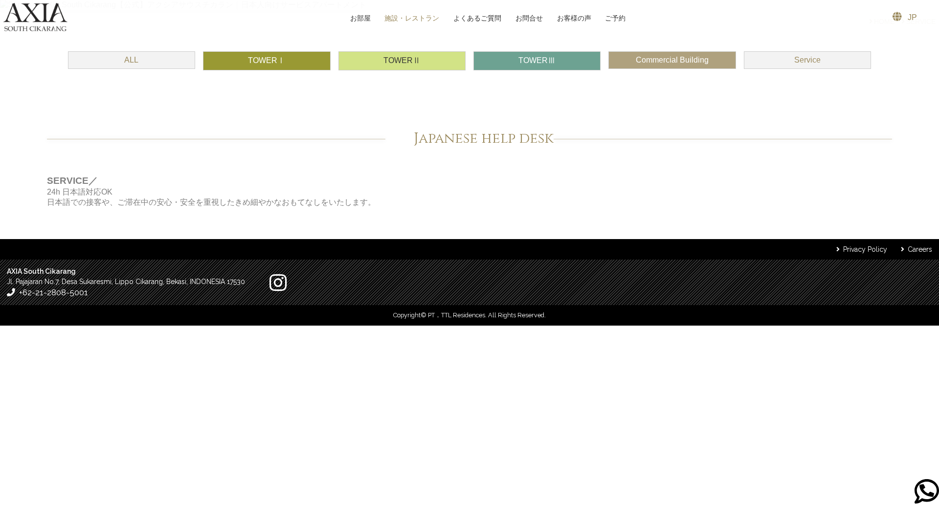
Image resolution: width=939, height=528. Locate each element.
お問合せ (529, 18)
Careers (920, 249)
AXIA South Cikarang (35, 17)
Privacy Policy (865, 249)
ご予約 (615, 18)
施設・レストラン (411, 18)
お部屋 (360, 18)
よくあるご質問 (477, 18)
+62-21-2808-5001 (53, 292)
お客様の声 (574, 18)
